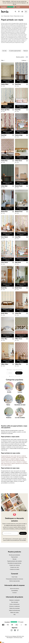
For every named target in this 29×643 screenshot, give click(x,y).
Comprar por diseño (14, 569)
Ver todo (4, 50)
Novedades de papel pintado (14, 563)
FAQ (14, 614)
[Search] (15, 11)
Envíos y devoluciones (14, 604)
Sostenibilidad (14, 590)
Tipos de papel (14, 602)
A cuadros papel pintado (15, 50)
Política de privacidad (14, 608)
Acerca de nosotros (14, 588)
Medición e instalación (14, 600)
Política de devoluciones (14, 610)
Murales (14, 559)
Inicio (2, 16)
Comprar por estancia (14, 565)
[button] (19, 11)
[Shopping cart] (22, 11)
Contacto (14, 592)
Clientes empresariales (14, 581)
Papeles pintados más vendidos (14, 561)
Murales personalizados (14, 555)
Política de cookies (14, 612)
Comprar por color (14, 567)
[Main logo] (5, 12)
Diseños (11, 16)
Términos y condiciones (14, 606)
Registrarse (23, 533)
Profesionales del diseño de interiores (14, 579)
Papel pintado (6, 16)
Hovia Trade (14, 577)
